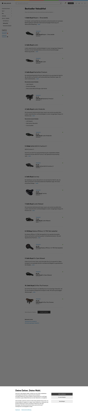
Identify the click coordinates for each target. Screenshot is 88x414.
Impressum (17, 410)
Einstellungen (62, 401)
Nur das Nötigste (62, 397)
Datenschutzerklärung (26, 410)
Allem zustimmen (62, 394)
